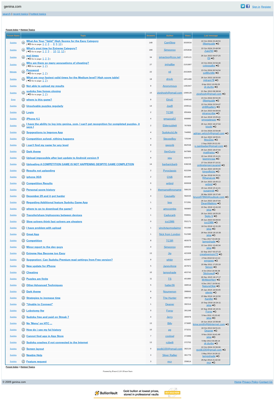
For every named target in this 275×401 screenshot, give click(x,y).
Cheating (32, 272)
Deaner (169, 304)
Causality (169, 196)
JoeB (170, 105)
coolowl (169, 336)
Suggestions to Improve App (44, 132)
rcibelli (169, 342)
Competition (34, 240)
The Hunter (169, 297)
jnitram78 (208, 80)
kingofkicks (208, 171)
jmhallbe (170, 64)
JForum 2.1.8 (116, 371)
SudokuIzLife (169, 132)
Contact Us (265, 381)
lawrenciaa (209, 158)
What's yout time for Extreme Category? (51, 48)
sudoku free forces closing (43, 91)
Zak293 (208, 50)
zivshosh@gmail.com (169, 92)
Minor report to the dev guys (44, 246)
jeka (209, 209)
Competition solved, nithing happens (50, 138)
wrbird (169, 183)
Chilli (169, 176)
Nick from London (169, 234)
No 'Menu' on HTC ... (39, 323)
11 (58, 51)
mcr (169, 361)
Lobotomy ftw (35, 310)
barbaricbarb (169, 164)
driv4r (169, 79)
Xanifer (209, 298)
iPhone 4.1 (33, 118)
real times (32, 55)
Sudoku (13, 43)
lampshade (209, 241)
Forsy (169, 310)
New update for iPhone (41, 266)
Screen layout (35, 348)
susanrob (208, 190)
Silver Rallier (169, 355)
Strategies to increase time (43, 297)
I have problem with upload (43, 227)
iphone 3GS (33, 176)
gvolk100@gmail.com (169, 348)
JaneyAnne (169, 266)
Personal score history (40, 189)
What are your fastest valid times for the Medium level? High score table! (72, 77)
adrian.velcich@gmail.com (208, 133)
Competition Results (39, 183)
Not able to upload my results (45, 85)
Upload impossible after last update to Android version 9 (62, 157)
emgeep (209, 260)
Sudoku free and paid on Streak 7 (47, 316)
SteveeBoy (169, 138)
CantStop (169, 42)
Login (30, 112)
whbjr (169, 259)
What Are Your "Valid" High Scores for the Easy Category (62, 41)
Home (238, 381)
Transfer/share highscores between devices (54, 215)
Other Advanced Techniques (44, 285)
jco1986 (169, 221)
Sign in (256, 6)
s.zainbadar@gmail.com (209, 146)
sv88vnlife (209, 72)
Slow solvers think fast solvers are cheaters (54, 221)
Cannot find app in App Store (45, 336)
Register (266, 6)
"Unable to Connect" (39, 304)
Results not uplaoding (40, 170)
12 (62, 51)
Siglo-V (209, 216)
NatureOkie (209, 286)
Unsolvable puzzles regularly (44, 105)
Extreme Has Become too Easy (45, 253)
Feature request (36, 361)
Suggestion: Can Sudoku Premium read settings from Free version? (69, 259)
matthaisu (209, 152)
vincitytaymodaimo (170, 227)
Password (32, 70)
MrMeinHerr (209, 279)
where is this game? (39, 99)
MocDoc (209, 139)
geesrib (169, 145)
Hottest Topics (28, 30)
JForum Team (127, 371)
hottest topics (38, 13)
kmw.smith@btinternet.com (209, 324)
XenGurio (169, 151)
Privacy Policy (250, 381)
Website (13, 72)
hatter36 (170, 285)
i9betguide (209, 43)
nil (169, 71)
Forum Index (12, 30)
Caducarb (169, 215)
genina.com (12, 6)
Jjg (169, 253)
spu (170, 157)
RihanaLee (208, 177)
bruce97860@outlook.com (208, 196)
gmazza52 (170, 118)
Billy (169, 323)
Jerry (170, 316)
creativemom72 (209, 254)
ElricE (169, 99)
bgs (170, 202)
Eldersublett (170, 125)
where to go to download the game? (49, 208)
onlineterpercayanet (209, 165)
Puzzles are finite (37, 278)
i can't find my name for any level (47, 145)
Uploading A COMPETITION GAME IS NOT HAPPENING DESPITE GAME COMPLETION (80, 164)
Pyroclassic (169, 170)
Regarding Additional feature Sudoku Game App (57, 202)
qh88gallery (209, 106)
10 (59, 43)
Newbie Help (34, 355)
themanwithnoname (169, 189)
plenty (209, 292)
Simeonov (170, 49)
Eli (208, 58)
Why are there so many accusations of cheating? (57, 62)
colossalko (209, 65)
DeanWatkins (209, 203)
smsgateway (208, 119)
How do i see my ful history (43, 329)
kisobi (209, 126)
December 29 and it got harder (45, 196)
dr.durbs (209, 86)
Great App (32, 234)
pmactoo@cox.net (170, 57)
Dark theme (33, 151)
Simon (209, 266)
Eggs (13, 99)
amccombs (169, 208)
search (7, 13)
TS (169, 278)
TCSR (169, 112)
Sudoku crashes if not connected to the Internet (57, 342)
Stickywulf (209, 273)
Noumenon (169, 291)
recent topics (20, 13)
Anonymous (170, 85)
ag (169, 329)
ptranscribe (209, 113)
